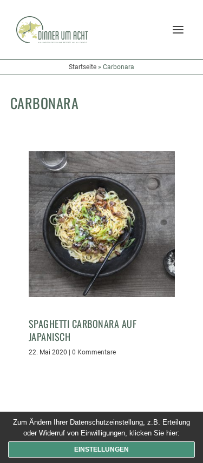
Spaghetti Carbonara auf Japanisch (83, 330)
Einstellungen (101, 449)
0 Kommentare (94, 352)
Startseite (82, 67)
